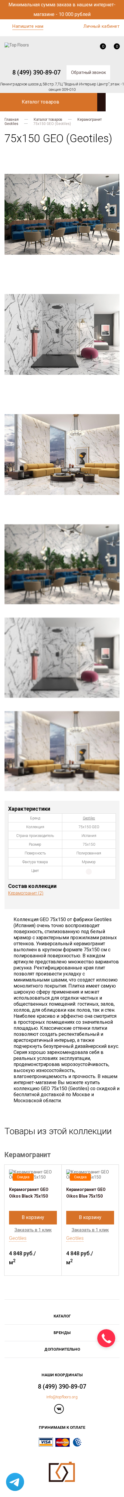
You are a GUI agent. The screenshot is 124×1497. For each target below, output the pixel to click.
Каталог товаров (48, 119)
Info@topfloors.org (62, 1397)
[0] (98, 48)
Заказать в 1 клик (33, 1230)
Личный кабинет (101, 26)
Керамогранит (89, 119)
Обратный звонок (88, 72)
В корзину (33, 1217)
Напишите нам (27, 26)
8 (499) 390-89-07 (36, 72)
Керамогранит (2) (25, 893)
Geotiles (11, 124)
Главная (12, 119)
